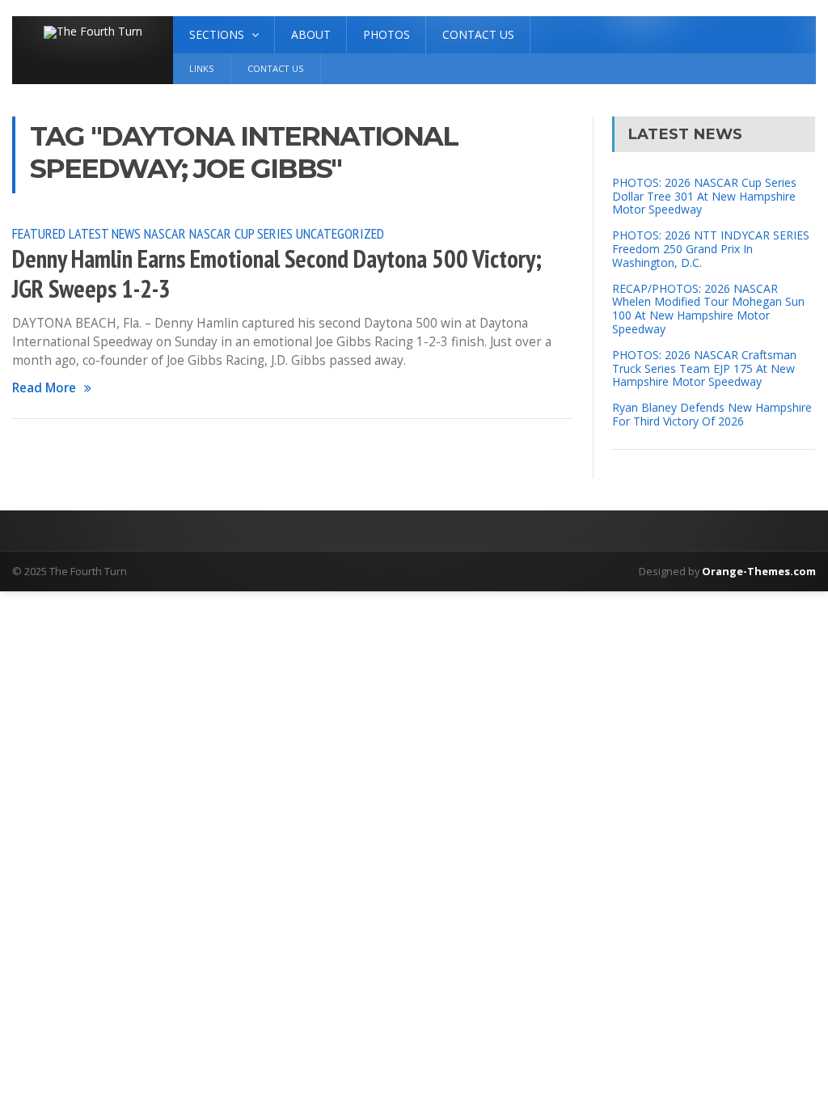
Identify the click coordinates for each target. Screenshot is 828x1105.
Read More (44, 388)
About (311, 34)
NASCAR (165, 233)
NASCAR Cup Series (241, 233)
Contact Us (478, 34)
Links (201, 68)
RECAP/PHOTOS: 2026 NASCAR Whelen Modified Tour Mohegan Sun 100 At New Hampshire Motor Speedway (708, 309)
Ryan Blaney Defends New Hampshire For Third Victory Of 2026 (712, 414)
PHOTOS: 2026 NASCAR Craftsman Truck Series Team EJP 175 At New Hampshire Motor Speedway (704, 368)
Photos (386, 34)
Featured (38, 233)
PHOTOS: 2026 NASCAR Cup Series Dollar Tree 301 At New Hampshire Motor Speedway (704, 196)
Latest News (105, 233)
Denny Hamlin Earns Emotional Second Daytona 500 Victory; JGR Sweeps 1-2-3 (277, 274)
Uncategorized (340, 233)
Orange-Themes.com (759, 571)
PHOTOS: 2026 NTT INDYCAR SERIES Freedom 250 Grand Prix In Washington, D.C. (710, 248)
